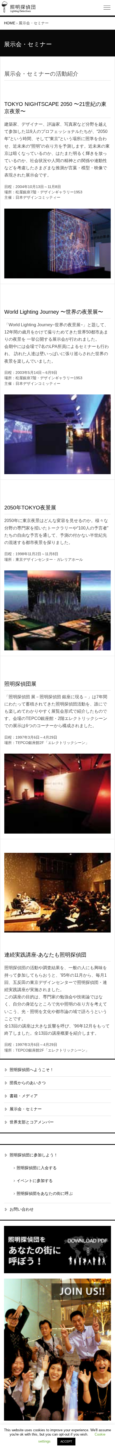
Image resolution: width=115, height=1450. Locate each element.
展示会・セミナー (26, 1109)
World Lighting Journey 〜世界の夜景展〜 (53, 312)
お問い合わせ (22, 1209)
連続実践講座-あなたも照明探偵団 (45, 955)
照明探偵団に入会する (37, 1168)
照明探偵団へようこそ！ (32, 1070)
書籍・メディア (24, 1096)
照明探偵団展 (20, 684)
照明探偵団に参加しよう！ (34, 1155)
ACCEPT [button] (66, 1441)
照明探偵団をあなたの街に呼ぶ (45, 1193)
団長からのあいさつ (28, 1083)
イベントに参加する (35, 1181)
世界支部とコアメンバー (32, 1122)
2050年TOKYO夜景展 (30, 508)
